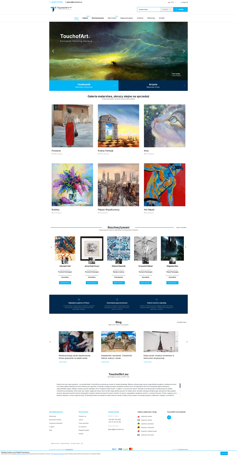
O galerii (51, 427)
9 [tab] (66, 78)
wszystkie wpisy (181, 322)
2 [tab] (54, 78)
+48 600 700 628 (57, 2)
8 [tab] (64, 78)
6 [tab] (61, 78)
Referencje (151, 18)
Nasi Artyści (112, 18)
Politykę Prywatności (58, 454)
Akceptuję (224, 453)
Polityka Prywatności (65, 443)
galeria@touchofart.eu (74, 2)
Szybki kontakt (113, 412)
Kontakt (161, 18)
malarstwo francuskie (147, 435)
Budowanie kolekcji (55, 419)
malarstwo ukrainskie (147, 424)
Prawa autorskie (84, 423)
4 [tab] (58, 78)
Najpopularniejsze (126, 18)
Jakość (81, 419)
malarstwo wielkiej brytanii (149, 431)
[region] (118, 389)
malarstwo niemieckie (147, 427)
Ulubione (140, 18)
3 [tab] (56, 78)
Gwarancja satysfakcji (55, 423)
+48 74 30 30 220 (114, 422)
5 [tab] (59, 78)
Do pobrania (82, 427)
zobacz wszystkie (181, 227)
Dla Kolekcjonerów (56, 412)
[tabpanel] (118, 51)
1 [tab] (53, 78)
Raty (82, 443)
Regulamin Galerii (55, 443)
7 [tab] (63, 78)
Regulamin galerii (84, 430)
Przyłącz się (82, 416)
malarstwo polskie (146, 416)
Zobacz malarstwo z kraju (147, 412)
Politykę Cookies (20, 454)
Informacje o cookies (75, 443)
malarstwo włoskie (146, 420)
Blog (50, 430)
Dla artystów (83, 412)
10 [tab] (68, 78)
